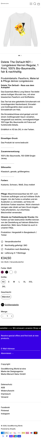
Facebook (5, 407)
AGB (3, 387)
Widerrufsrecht (7, 391)
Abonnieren (6, 353)
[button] (34, 3)
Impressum (6, 394)
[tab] (19, 55)
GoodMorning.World (14, 426)
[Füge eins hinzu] (11, 316)
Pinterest (5, 410)
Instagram (5, 414)
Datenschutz (6, 384)
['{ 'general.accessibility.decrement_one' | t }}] (2, 316)
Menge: (4, 311)
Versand (4, 397)
